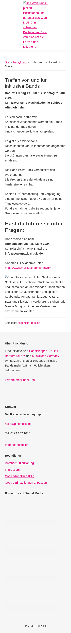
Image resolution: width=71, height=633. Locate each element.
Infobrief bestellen (16, 445)
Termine (35, 322)
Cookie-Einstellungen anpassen (26, 482)
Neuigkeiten (20, 62)
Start (7, 62)
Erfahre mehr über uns (20, 380)
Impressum (12, 469)
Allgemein (23, 322)
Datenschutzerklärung (19, 463)
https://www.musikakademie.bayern (28, 267)
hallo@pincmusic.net (18, 423)
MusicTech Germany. (45, 356)
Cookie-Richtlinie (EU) (19, 476)
